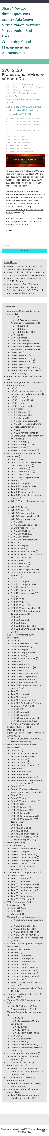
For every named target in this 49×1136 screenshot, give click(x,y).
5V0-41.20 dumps (19, 807)
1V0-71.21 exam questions (23, 331)
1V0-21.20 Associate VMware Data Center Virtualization (27, 464)
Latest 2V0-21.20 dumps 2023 (17, 139)
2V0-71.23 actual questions (24, 848)
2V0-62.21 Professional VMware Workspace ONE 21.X (26, 705)
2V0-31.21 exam (18, 418)
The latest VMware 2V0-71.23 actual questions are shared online (25, 292)
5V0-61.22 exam (19, 964)
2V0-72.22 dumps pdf (21, 358)
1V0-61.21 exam (18, 655)
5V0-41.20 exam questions (24, 816)
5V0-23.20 (16, 599)
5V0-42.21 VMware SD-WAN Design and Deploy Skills (24, 838)
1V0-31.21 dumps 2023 (21, 400)
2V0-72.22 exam (19, 364)
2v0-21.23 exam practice (23, 513)
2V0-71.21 (15, 334)
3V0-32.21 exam (18, 447)
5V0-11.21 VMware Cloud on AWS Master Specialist (26, 556)
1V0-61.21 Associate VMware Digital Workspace (24, 645)
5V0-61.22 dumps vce (21, 961)
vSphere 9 (16, 914)
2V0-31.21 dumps (19, 412)
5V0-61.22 (15, 952)
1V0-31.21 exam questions (23, 406)
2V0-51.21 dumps (19, 664)
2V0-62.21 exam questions (23, 700)
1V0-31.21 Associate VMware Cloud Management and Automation (27, 393)
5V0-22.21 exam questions (23, 590)
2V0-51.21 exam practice (23, 673)
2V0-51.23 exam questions (23, 928)
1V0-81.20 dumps (19, 1026)
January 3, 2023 (34, 119)
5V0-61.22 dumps (19, 955)
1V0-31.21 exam (18, 403)
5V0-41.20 (16, 804)
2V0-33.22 (16, 875)
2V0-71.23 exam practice (23, 854)
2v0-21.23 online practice (23, 519)
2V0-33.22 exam (19, 881)
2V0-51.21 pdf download (22, 682)
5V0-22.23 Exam (19, 949)
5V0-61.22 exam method (23, 967)
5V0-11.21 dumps (19, 545)
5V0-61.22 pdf (17, 979)
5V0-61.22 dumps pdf (21, 958)
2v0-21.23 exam (18, 510)
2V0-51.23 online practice (23, 931)
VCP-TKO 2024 (14, 845)
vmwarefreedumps (16, 119)
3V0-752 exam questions (23, 718)
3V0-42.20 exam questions (24, 801)
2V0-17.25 (15, 997)
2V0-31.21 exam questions (23, 421)
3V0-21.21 (15, 522)
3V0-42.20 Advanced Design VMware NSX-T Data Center (25, 791)
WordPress (18, 1129)
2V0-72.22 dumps (19, 355)
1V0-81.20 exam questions (23, 1032)
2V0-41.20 (16, 768)
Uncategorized (14, 842)
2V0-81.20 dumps (19, 1038)
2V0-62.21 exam (18, 697)
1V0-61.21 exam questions (23, 658)
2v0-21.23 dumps (19, 507)
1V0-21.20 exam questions (23, 477)
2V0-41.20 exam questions (24, 777)
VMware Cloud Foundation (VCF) (23, 994)
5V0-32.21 (15, 617)
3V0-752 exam (18, 715)
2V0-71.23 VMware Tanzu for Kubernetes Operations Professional (25, 866)
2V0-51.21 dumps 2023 (21, 667)
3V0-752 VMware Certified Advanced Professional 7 (24, 722)
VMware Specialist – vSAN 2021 (22, 1053)
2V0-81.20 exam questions (23, 1044)
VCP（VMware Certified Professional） (19, 904)
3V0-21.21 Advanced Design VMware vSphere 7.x (24, 526)
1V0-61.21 (15, 640)
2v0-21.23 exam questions (23, 516)
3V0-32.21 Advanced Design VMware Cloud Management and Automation (27, 435)
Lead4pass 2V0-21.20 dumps (16, 145)
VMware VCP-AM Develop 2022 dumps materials (22, 1079)
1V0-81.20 (15, 1018)
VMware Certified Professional (22, 917)
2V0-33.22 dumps (19, 878)
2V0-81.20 (15, 1035)
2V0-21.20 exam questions (18, 90)
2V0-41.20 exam (19, 774)
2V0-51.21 (15, 661)
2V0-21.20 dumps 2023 (17, 87)
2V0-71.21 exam (18, 340)
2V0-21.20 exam (36, 87)
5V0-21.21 (15, 560)
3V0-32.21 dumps (19, 441)
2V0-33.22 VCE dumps (22, 899)
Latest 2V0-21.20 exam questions (19, 142)
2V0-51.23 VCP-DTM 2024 (23, 934)
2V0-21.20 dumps (24, 84)
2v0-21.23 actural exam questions (27, 501)
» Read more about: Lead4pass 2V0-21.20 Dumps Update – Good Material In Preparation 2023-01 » (25, 221)
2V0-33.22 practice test (22, 896)
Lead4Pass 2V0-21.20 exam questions (20, 151)
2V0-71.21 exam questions (23, 343)
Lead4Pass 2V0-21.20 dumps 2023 (18, 148)
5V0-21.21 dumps (19, 563)
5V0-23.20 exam (19, 605)
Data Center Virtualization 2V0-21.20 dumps (23, 122)
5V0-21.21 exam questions (23, 569)
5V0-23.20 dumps (19, 602)
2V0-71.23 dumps (19, 851)
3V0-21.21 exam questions (23, 539)
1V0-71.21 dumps (19, 326)
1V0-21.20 (15, 459)
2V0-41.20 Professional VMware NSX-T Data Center (26, 782)
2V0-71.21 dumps (19, 337)
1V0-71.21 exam (18, 328)
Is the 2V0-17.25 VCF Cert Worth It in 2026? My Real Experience (25, 268)
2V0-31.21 (15, 409)
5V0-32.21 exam (18, 623)
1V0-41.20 (15, 750)
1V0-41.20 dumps (19, 759)
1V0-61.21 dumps (19, 649)
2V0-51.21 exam (18, 670)
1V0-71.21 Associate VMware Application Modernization (24, 321)
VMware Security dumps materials (24, 1012)
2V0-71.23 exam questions (23, 857)
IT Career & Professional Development (19, 728)
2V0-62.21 (15, 691)
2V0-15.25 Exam (18, 908)
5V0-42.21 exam (19, 830)
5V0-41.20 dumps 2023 (22, 810)
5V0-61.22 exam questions (23, 973)
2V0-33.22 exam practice (23, 884)
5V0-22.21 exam (18, 587)
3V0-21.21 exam (18, 536)
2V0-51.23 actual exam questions (27, 920)
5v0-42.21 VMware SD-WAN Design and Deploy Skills (24, 1008)
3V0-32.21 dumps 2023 (22, 444)
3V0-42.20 (16, 786)
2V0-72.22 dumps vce (21, 361)
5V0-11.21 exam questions (23, 551)
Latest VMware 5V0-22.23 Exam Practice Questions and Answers (23, 286)
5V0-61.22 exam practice (23, 970)
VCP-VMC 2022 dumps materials (23, 872)
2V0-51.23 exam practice (23, 925)
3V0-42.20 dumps (19, 795)
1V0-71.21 (15, 317)
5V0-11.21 (15, 542)
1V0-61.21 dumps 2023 (21, 652)
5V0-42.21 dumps (19, 827)
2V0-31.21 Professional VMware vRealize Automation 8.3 (26, 425)
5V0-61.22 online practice (23, 976)
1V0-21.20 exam (18, 474)
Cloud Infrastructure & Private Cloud (25, 376)
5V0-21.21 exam (18, 566)
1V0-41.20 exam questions (23, 765)
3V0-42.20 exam (19, 798)
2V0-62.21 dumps (19, 694)
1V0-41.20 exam (18, 762)
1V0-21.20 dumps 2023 (21, 471)
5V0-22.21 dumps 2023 (22, 584)
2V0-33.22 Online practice (24, 890)
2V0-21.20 (10, 84)
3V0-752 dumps (19, 712)
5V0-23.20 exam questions (24, 608)
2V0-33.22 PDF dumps (21, 893)
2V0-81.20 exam (19, 1041)
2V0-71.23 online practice (23, 860)
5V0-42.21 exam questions (24, 833)
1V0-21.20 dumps (19, 468)
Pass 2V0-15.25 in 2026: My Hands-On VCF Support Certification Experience (25, 274)
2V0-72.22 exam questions (24, 367)
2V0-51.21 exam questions (23, 676)
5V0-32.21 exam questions (23, 625)
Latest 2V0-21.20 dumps (15, 137)
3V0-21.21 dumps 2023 (21, 533)
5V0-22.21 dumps (19, 581)
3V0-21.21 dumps (19, 530)
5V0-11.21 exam (18, 548)
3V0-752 (15, 709)
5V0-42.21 (16, 825)
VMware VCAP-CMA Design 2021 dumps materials (23, 1064)
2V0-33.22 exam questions (24, 887)
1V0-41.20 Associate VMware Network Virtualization (25, 755)
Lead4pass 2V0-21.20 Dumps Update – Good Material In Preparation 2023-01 (23, 110)
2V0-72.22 (16, 352)
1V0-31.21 (15, 388)
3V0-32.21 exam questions (23, 450)
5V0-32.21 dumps (19, 620)
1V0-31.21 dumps (19, 397)
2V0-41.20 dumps (19, 771)
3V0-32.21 (15, 429)
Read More (10, 231)
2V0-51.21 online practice (23, 679)
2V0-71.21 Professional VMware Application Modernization (26, 348)
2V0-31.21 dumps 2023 (21, 415)
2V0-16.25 (15, 911)
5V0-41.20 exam (19, 813)
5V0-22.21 (15, 578)
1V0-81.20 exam (18, 1029)
